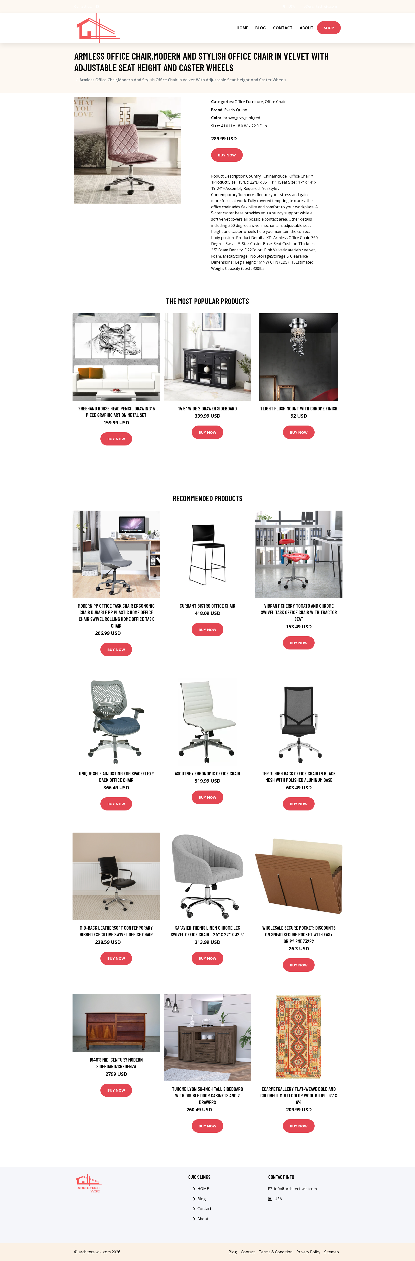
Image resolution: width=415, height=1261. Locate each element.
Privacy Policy (308, 1252)
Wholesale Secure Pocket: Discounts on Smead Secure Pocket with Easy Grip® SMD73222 (299, 934)
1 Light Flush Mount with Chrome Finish (298, 408)
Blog (260, 28)
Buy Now (227, 155)
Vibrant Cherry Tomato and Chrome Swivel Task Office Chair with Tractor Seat (299, 612)
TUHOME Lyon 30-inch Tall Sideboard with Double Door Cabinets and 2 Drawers (207, 1095)
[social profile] (97, 6)
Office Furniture (249, 101)
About (306, 28)
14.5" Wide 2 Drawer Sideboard (207, 408)
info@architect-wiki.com (318, 6)
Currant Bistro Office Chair (207, 606)
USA (291, 6)
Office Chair (275, 101)
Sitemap (331, 1252)
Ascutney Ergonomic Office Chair (207, 773)
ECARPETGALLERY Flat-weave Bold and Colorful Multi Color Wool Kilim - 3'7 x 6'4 (298, 1095)
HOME (242, 28)
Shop (329, 27)
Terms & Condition (276, 1252)
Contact (283, 28)
